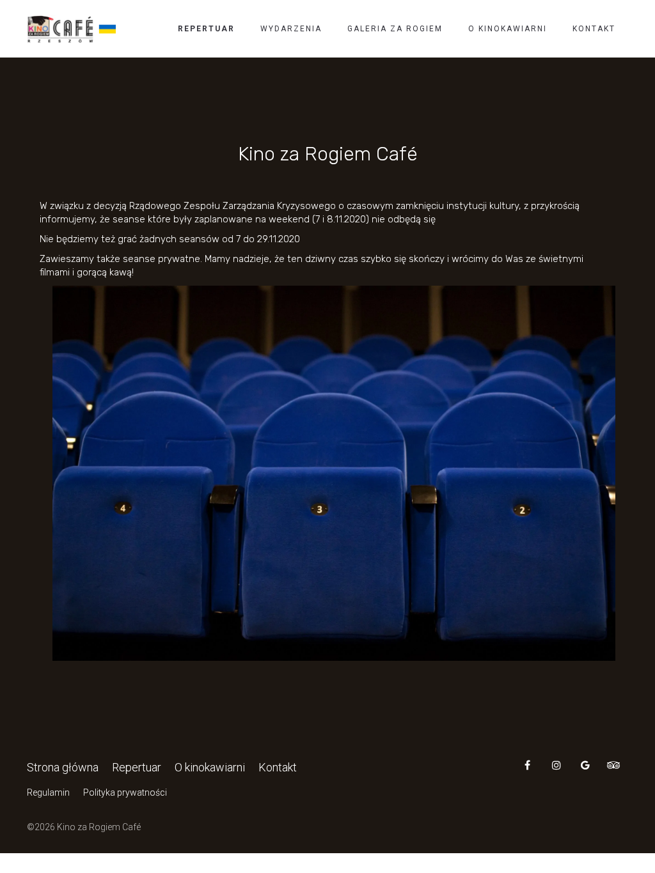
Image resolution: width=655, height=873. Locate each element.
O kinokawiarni (507, 28)
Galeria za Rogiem (395, 28)
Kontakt (593, 28)
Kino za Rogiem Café (328, 154)
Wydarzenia (291, 28)
